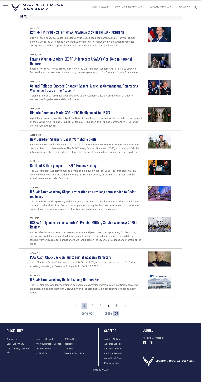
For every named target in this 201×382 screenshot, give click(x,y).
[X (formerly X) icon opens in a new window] (152, 343)
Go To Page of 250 (97, 313)
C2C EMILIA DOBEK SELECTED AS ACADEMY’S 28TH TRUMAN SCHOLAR (77, 32)
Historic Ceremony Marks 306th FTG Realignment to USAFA (70, 112)
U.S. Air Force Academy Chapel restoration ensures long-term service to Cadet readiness (83, 194)
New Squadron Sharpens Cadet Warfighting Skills (63, 139)
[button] (5, 7)
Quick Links (14, 330)
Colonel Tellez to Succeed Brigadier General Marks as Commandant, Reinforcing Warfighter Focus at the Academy (84, 88)
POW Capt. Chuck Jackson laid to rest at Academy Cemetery (70, 257)
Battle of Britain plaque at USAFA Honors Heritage (64, 165)
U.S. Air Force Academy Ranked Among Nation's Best (65, 279)
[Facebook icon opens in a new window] (145, 343)
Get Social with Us (153, 338)
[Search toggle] (195, 7)
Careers (110, 330)
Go (116, 313)
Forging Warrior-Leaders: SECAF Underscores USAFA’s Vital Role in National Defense (81, 61)
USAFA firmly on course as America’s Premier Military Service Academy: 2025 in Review (84, 225)
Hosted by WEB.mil (100, 370)
